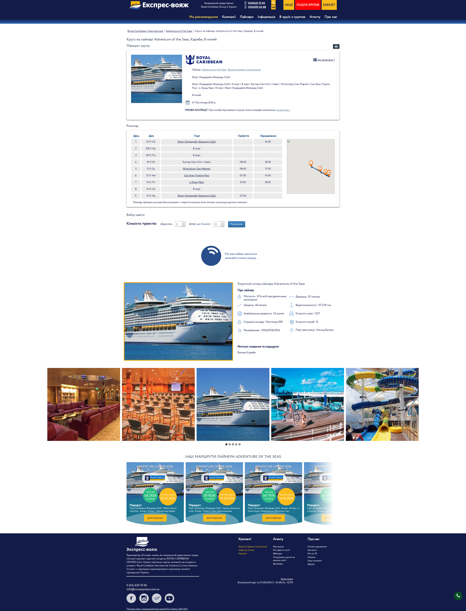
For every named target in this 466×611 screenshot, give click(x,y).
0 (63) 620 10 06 (137, 585)
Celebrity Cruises (246, 550)
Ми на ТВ (312, 553)
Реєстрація (278, 546)
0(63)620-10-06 (256, 3)
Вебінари (277, 553)
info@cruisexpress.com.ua (143, 589)
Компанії (229, 17)
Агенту (315, 17)
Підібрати (236, 224)
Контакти (312, 550)
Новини (311, 557)
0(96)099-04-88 (257, 7)
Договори (278, 563)
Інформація (266, 17)
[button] (320, 169)
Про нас (331, 17)
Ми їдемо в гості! (281, 550)
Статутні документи (317, 546)
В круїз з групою (292, 17)
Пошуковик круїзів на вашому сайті (284, 559)
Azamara (242, 553)
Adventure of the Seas (179, 31)
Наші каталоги (315, 560)
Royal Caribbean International (145, 31)
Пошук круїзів (308, 5)
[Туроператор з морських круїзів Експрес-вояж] (159, 5)
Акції (289, 5)
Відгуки (311, 564)
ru (273, 2)
